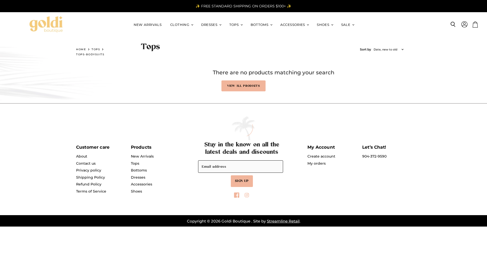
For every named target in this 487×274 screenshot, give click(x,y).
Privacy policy (88, 170)
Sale (346, 25)
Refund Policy (88, 184)
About (81, 156)
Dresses (210, 25)
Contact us (86, 163)
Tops (234, 25)
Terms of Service (91, 191)
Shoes (323, 25)
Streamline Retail (283, 221)
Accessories (293, 25)
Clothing (180, 25)
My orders (316, 163)
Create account (321, 156)
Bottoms (260, 25)
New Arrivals (148, 25)
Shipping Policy (90, 177)
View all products (243, 86)
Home (81, 49)
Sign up (242, 181)
